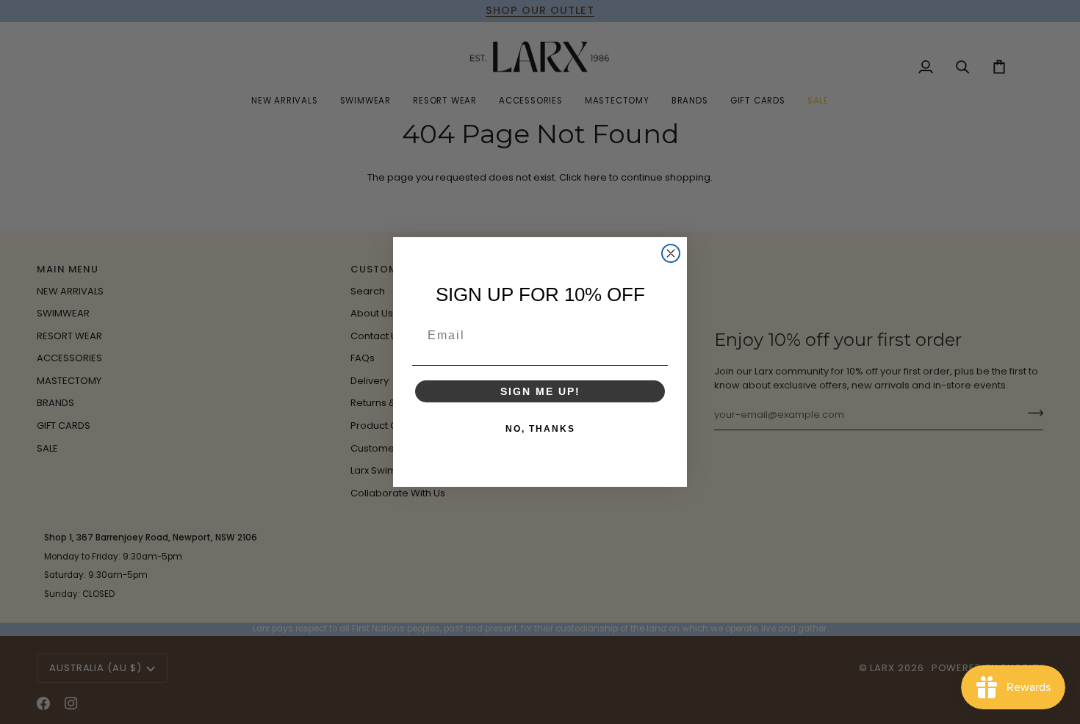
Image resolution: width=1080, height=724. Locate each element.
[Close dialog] (671, 253)
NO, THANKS (540, 429)
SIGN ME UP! (540, 391)
